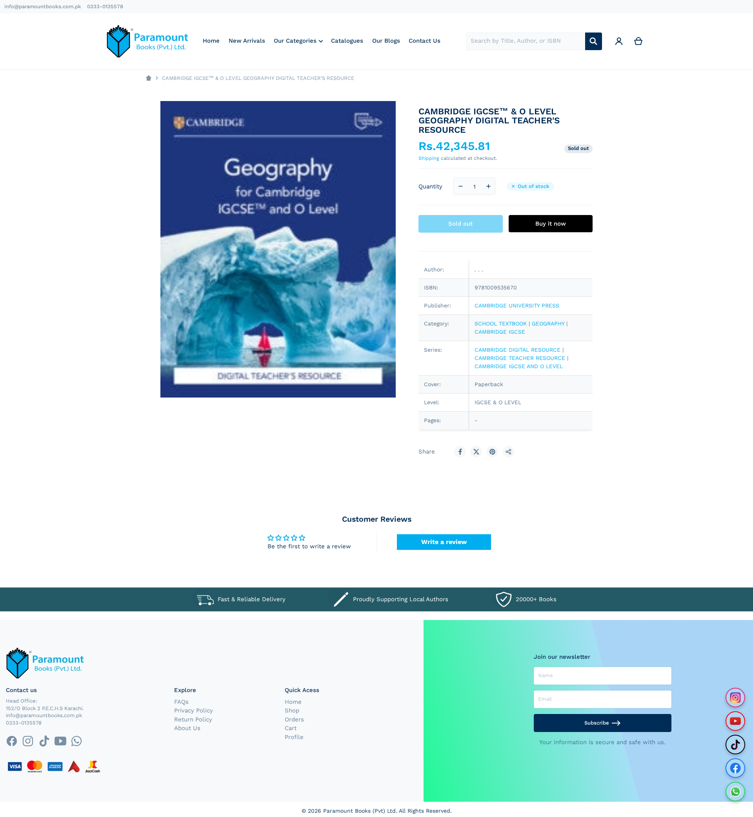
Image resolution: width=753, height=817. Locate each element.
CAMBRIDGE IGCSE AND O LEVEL (519, 366)
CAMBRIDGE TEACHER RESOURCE (520, 358)
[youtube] (60, 741)
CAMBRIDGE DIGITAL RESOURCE (517, 350)
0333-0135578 (105, 6)
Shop (292, 710)
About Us (187, 728)
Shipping (428, 158)
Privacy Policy (193, 710)
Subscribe (596, 723)
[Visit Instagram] (735, 697)
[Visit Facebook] (735, 768)
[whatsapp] (76, 741)
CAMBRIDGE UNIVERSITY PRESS (517, 305)
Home (293, 701)
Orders (294, 719)
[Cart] (638, 41)
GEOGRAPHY (548, 323)
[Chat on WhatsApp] (735, 791)
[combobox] (525, 41)
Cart (290, 728)
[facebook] (12, 741)
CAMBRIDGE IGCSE (500, 332)
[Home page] (148, 78)
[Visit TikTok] (735, 744)
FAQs (181, 701)
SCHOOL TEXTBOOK (501, 323)
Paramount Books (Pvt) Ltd (359, 811)
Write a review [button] (444, 542)
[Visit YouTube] (735, 721)
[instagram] (28, 741)
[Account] (619, 41)
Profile (294, 737)
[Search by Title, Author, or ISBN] (593, 41)
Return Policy (193, 719)
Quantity (430, 186)
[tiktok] (44, 741)
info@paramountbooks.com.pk (42, 6)
